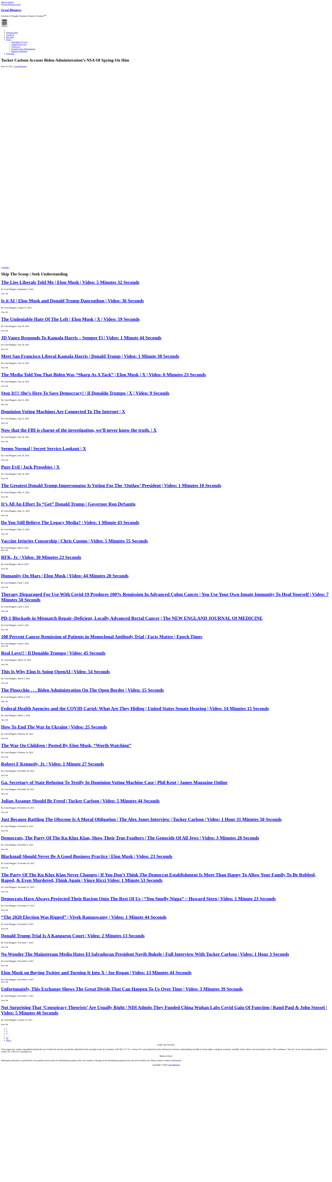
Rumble (5, 267)
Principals (10, 54)
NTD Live (15, 47)
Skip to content (7, 2)
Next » (9, 1040)
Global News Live (19, 44)
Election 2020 (12, 33)
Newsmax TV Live (19, 42)
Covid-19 (10, 35)
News (8, 40)
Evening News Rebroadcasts (23, 49)
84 (7, 1038)
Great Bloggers (20, 66)
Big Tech (10, 37)
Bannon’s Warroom (19, 51)
